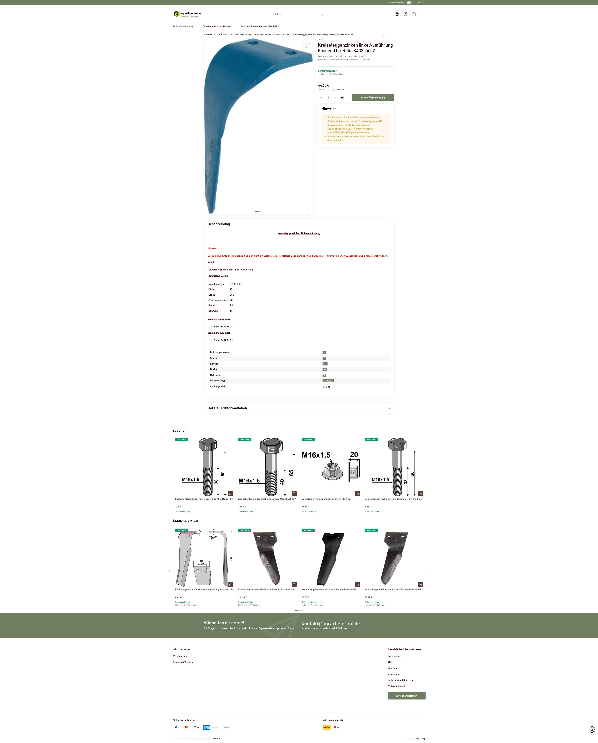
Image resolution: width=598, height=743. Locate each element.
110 (324, 369)
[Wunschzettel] (405, 14)
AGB (390, 662)
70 (324, 353)
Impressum (394, 674)
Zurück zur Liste (213, 34)
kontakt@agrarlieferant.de (331, 623)
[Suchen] (321, 14)
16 (324, 358)
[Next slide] (307, 209)
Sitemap (392, 668)
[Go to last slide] (170, 570)
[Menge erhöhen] (334, 97)
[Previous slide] (302, 209)
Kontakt (419, 3)
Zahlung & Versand (183, 662)
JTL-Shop (421, 739)
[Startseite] (187, 14)
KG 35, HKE (328, 381)
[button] (397, 14)
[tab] (257, 211)
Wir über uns (180, 656)
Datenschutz (395, 656)
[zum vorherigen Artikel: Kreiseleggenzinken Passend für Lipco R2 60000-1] (383, 34)
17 (324, 375)
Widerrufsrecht (396, 686)
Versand (340, 90)
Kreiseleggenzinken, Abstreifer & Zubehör (349, 60)
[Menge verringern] (321, 97)
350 (325, 364)
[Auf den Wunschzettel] (306, 44)
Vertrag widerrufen (406, 696)
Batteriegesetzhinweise (401, 680)
